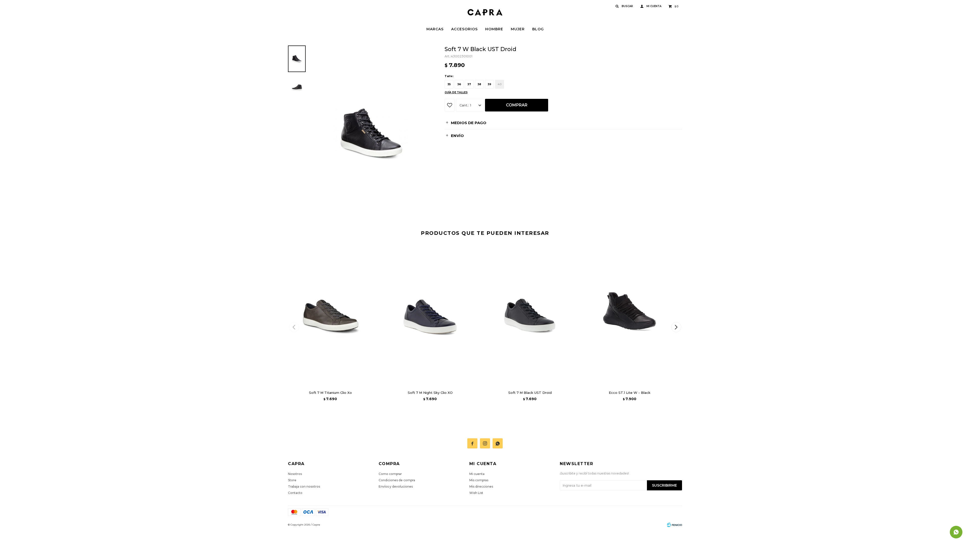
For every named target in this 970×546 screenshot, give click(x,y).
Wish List (476, 493)
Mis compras (478, 480)
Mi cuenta (476, 474)
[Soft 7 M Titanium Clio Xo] (330, 315)
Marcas (435, 29)
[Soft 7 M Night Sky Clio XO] (430, 315)
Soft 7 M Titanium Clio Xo (330, 393)
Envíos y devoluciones (396, 486)
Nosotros (295, 474)
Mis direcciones (481, 486)
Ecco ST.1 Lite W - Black (629, 393)
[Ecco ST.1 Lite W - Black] (629, 315)
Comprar (516, 105)
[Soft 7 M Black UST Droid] (529, 315)
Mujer (518, 29)
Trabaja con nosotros (304, 486)
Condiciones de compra (397, 480)
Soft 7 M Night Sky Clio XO (430, 393)
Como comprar (390, 474)
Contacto (295, 493)
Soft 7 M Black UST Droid (530, 393)
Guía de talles (456, 92)
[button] (676, 327)
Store (292, 480)
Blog (538, 29)
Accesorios (464, 29)
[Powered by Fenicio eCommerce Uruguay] (674, 525)
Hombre (494, 29)
